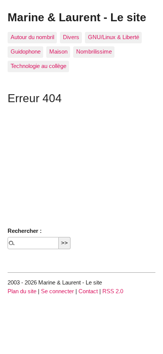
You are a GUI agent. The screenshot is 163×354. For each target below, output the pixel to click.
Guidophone (26, 51)
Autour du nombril (32, 37)
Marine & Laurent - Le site (77, 17)
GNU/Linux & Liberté (113, 37)
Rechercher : (25, 231)
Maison (58, 51)
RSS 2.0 (112, 291)
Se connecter (57, 291)
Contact (88, 291)
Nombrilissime (94, 51)
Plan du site (22, 291)
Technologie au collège (38, 66)
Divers (71, 37)
